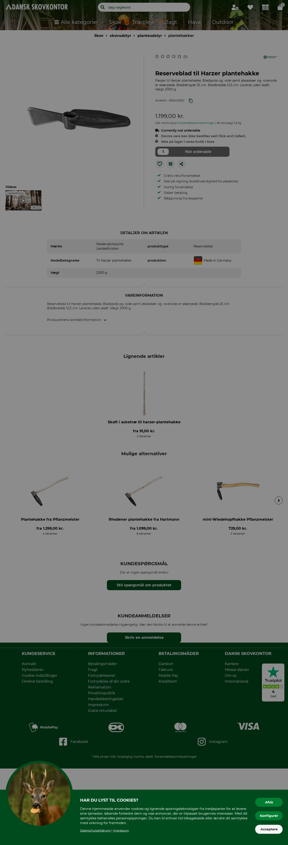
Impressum (121, 830)
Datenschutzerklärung (95, 830)
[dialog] (144, 422)
